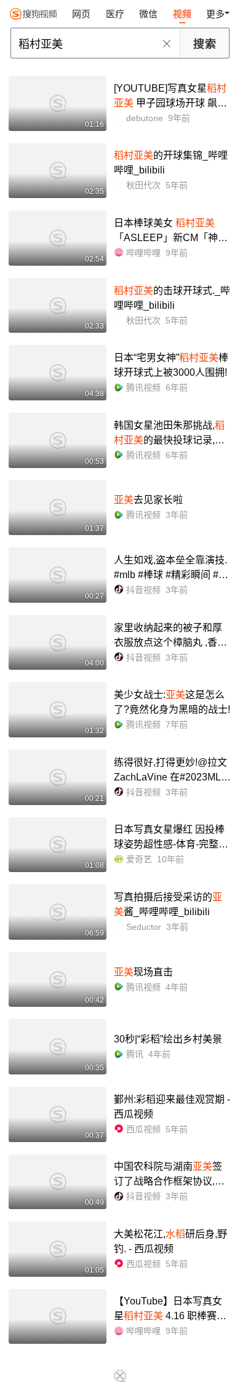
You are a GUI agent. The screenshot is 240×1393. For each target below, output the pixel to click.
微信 (148, 14)
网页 (81, 14)
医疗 (115, 14)
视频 (182, 14)
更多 (215, 14)
